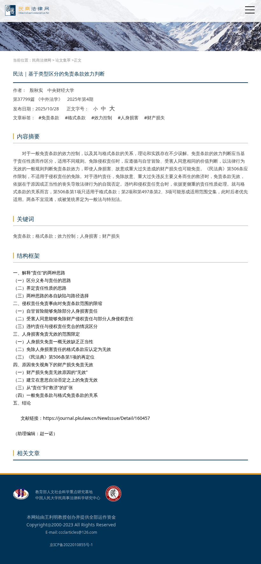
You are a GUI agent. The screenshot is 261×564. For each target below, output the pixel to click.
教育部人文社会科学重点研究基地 (64, 492)
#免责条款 (49, 118)
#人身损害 (128, 118)
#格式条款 (75, 118)
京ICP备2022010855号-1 (71, 544)
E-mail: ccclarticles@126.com (71, 532)
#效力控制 (101, 118)
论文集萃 (63, 60)
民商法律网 (41, 60)
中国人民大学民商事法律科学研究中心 (67, 498)
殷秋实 (36, 90)
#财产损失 (154, 118)
